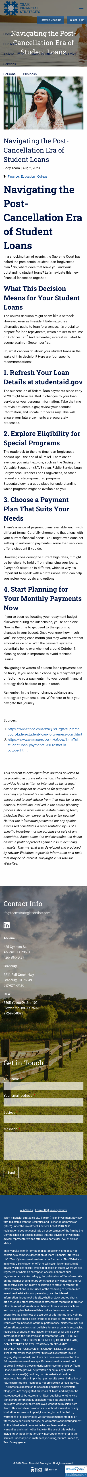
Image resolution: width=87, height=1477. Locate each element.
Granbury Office (42, 54)
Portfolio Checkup (50, 20)
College (42, 176)
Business (30, 74)
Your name (28, 1079)
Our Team (10, 44)
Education (28, 176)
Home (7, 34)
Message (26, 1129)
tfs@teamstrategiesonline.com (27, 913)
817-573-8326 (14, 985)
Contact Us (11, 94)
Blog (6, 84)
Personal (10, 74)
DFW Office (68, 54)
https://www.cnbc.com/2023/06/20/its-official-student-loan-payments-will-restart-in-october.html (45, 745)
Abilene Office (13, 54)
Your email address (34, 1096)
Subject (25, 1112)
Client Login (77, 20)
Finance (13, 176)
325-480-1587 (14, 957)
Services (9, 64)
